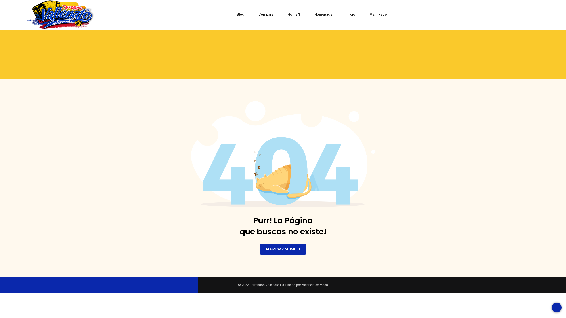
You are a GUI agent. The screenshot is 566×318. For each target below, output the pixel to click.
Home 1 (294, 14)
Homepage (323, 14)
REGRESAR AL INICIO (283, 249)
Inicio (350, 14)
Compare (265, 14)
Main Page (378, 14)
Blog (240, 14)
